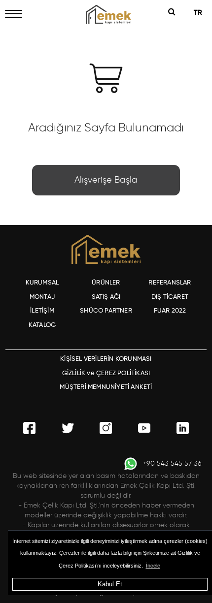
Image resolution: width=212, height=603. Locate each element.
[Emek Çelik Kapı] (106, 14)
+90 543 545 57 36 (172, 463)
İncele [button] (153, 566)
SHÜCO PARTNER (106, 311)
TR (199, 12)
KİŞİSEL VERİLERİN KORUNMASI (105, 359)
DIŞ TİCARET (169, 297)
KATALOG (42, 325)
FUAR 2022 (170, 311)
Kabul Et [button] (110, 584)
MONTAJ (42, 297)
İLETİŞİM (42, 311)
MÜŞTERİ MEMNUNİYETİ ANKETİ (106, 387)
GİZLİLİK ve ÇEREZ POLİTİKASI (106, 373)
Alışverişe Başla (106, 180)
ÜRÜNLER (106, 283)
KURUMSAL (42, 283)
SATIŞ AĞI (106, 297)
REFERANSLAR (169, 283)
